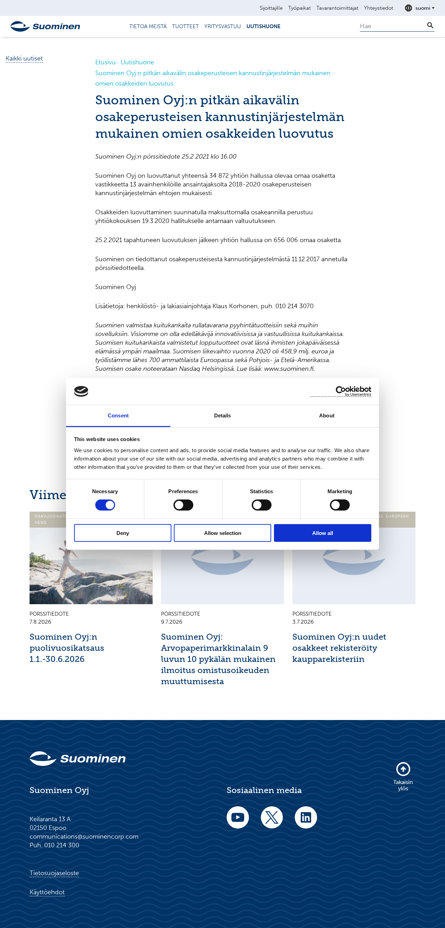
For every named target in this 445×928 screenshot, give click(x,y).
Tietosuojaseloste (54, 873)
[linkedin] (306, 822)
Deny (122, 533)
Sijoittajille (271, 8)
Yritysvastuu (222, 26)
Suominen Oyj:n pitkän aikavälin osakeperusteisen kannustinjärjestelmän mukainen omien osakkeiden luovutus (212, 78)
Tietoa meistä (148, 26)
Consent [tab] (118, 415)
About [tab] (326, 415)
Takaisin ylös (403, 785)
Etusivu (105, 62)
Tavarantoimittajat (337, 8)
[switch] (183, 505)
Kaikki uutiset (24, 58)
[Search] (430, 25)
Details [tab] (222, 415)
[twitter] (272, 822)
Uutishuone (263, 26)
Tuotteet (185, 26)
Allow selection (222, 533)
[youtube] (238, 822)
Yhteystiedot (378, 8)
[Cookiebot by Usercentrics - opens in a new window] (340, 391)
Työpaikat (299, 8)
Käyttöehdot (47, 892)
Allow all (322, 533)
